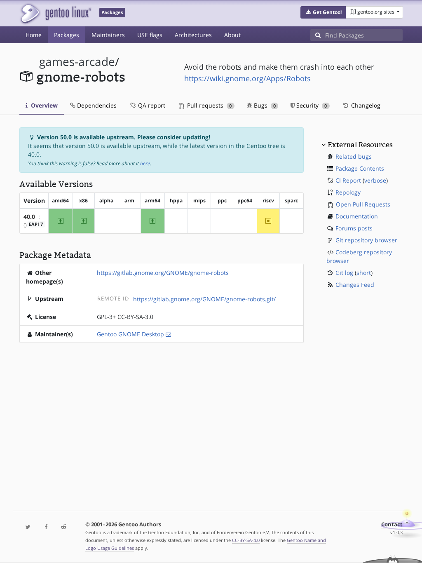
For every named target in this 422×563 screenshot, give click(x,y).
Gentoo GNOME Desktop (130, 334)
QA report (150, 105)
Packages (66, 35)
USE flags (149, 35)
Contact (392, 524)
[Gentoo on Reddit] (64, 527)
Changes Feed (354, 285)
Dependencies (96, 105)
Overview (43, 105)
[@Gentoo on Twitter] (28, 527)
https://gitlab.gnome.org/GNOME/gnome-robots (163, 273)
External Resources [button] (360, 145)
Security (311, 105)
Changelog (364, 105)
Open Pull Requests (363, 204)
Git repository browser (366, 240)
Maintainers (108, 35)
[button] (323, 12)
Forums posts (354, 228)
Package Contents (359, 168)
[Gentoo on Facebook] (46, 527)
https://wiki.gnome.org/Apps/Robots (247, 78)
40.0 (29, 217)
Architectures (193, 35)
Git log (344, 273)
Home (34, 35)
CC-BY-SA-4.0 (246, 540)
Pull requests (208, 105)
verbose (375, 180)
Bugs (264, 105)
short (363, 273)
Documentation (356, 216)
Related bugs (353, 156)
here (145, 163)
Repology (348, 192)
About (232, 35)
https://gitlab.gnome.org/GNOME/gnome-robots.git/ (204, 299)
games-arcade (77, 61)
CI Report (348, 180)
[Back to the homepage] (55, 13)
